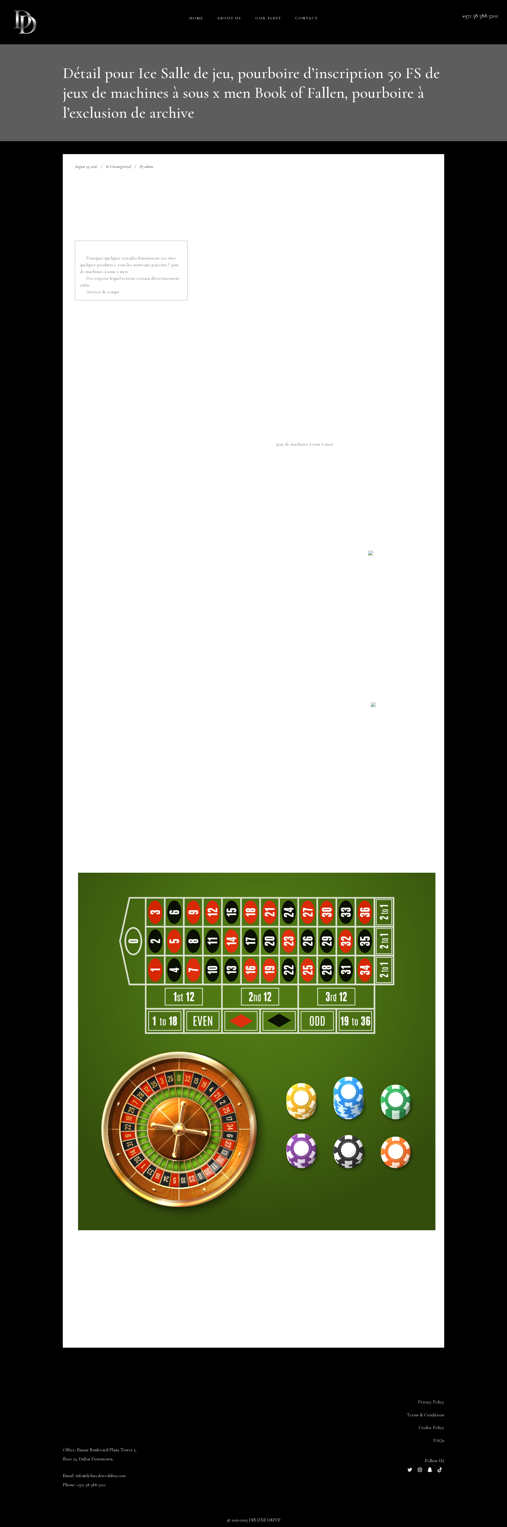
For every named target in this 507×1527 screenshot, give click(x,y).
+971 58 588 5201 (91, 1484)
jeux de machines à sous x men (304, 444)
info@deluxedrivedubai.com (100, 1475)
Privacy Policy (431, 1402)
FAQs (438, 1440)
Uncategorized (120, 166)
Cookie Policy (431, 1427)
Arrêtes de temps (102, 292)
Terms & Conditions (425, 1415)
